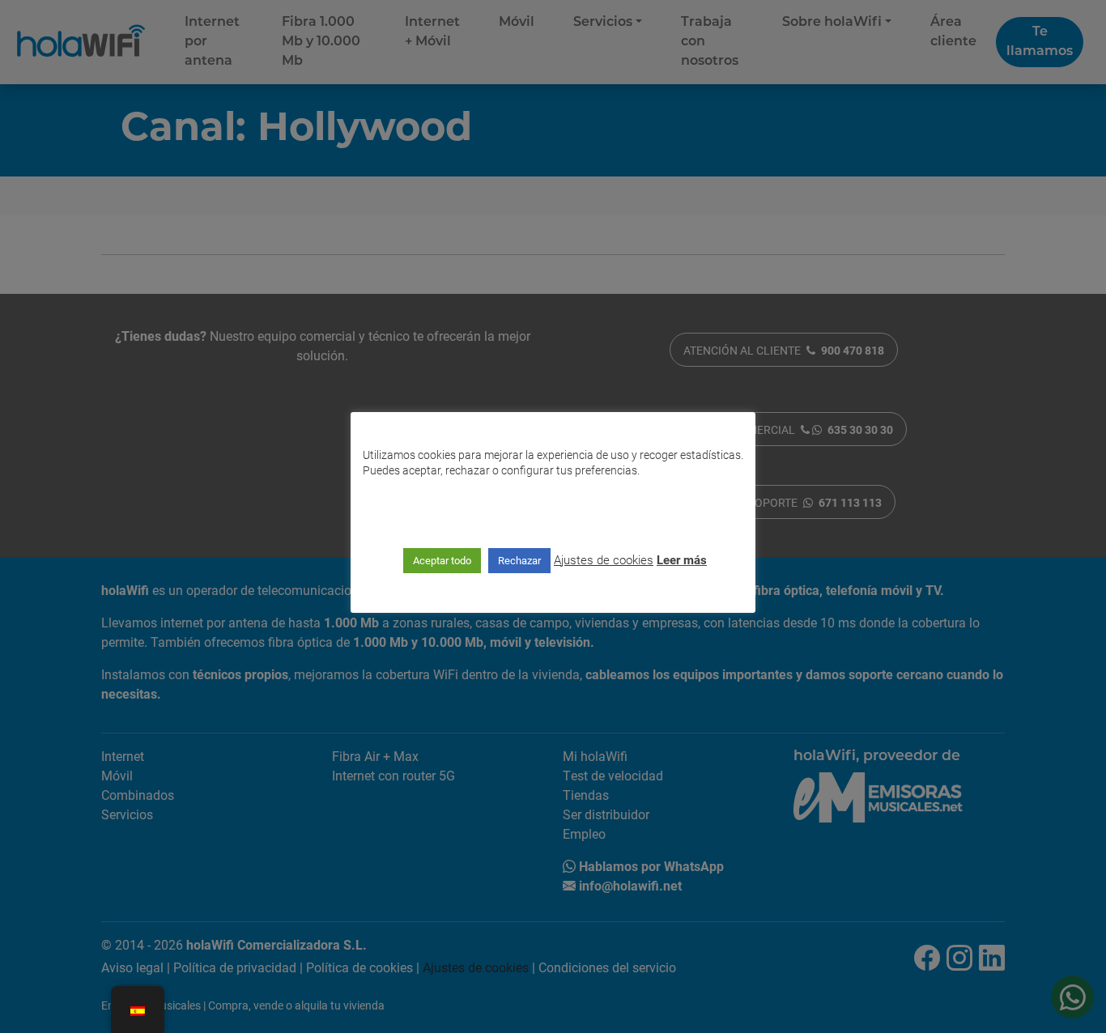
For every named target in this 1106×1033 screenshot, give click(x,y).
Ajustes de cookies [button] (603, 559)
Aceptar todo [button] (442, 560)
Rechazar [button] (519, 560)
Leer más (682, 559)
